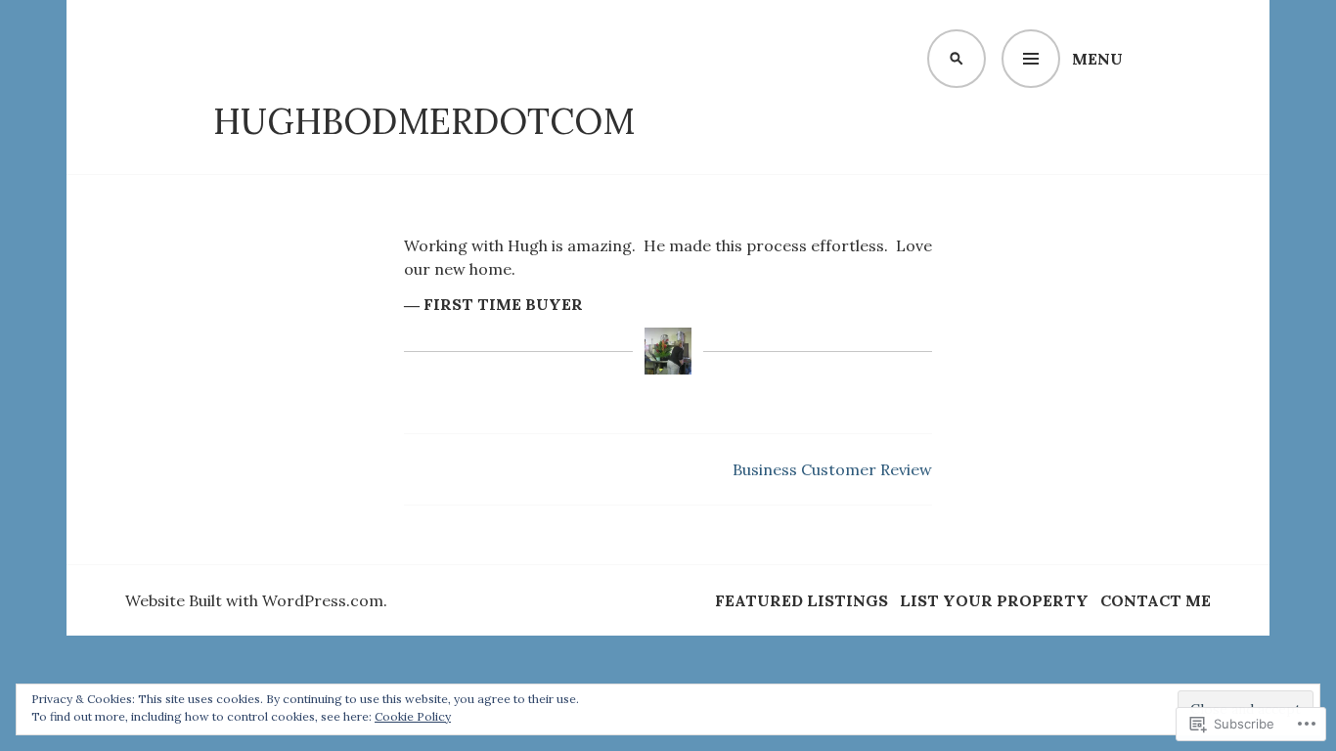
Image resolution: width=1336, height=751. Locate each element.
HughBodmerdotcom (424, 121)
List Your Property (994, 600)
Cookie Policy (413, 716)
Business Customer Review (832, 469)
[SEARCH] (956, 58)
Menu (1097, 58)
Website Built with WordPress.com (254, 600)
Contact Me (1155, 600)
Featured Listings (801, 600)
